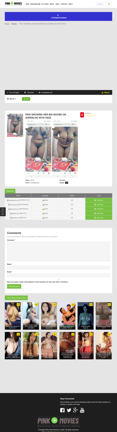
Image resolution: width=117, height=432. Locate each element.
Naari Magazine (35, 4)
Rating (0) (88, 113)
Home (7, 24)
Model (52, 4)
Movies (14, 24)
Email (9, 272)
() (46, 92)
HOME (27, 4)
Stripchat (63, 4)
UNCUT (70, 4)
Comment (11, 240)
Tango (57, 4)
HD (27, 99)
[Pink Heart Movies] (13, 4)
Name (9, 264)
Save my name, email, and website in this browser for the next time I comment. (37, 282)
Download (10, 191)
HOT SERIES (45, 4)
